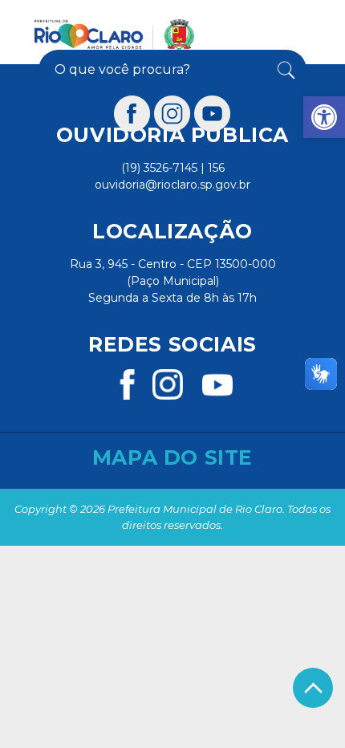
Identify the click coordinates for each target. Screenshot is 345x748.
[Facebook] (132, 113)
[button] (324, 117)
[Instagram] (172, 113)
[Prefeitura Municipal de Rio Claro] (114, 34)
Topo (313, 688)
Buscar (283, 70)
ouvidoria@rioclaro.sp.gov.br (172, 184)
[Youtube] (212, 113)
